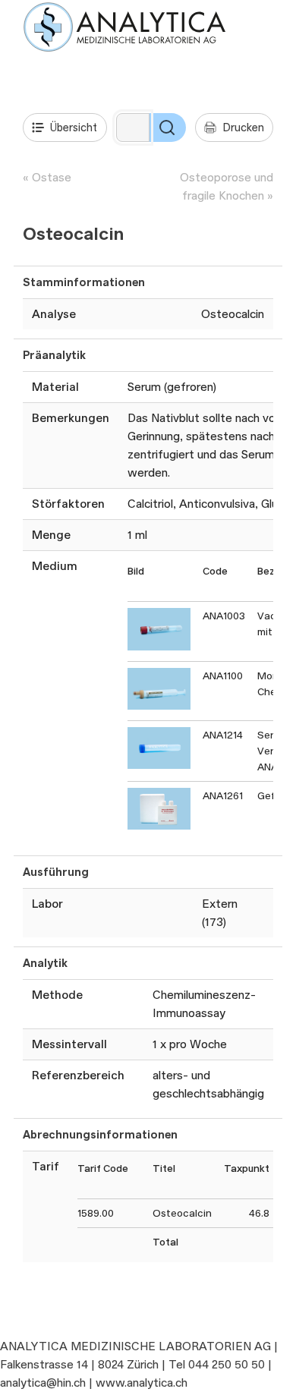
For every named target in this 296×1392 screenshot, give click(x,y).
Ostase (51, 177)
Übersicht (73, 127)
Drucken (243, 127)
